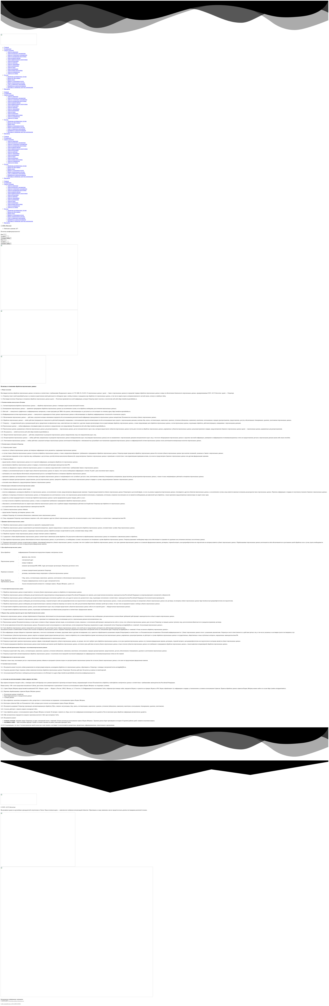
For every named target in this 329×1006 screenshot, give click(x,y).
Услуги (6, 75)
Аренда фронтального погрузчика (18, 59)
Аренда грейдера (12, 62)
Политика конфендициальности (16, 1001)
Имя (2, 234)
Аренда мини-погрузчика (15, 70)
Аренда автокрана (13, 69)
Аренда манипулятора (14, 58)
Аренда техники (9, 50)
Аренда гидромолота (14, 72)
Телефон (3, 236)
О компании (7, 49)
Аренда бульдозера (13, 61)
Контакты (7, 89)
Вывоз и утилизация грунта (16, 81)
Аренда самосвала (13, 52)
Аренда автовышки (13, 66)
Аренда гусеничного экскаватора (17, 55)
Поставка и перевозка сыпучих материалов (20, 87)
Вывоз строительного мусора (16, 83)
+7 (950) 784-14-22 (6, 225)
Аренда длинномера (13, 64)
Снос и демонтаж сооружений (16, 84)
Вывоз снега (11, 79)
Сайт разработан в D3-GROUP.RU (11, 1004)
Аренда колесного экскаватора (17, 53)
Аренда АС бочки (13, 73)
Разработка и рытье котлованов (17, 86)
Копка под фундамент (14, 78)
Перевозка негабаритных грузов (17, 76)
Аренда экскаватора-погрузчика (17, 56)
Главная (6, 47)
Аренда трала (11, 67)
